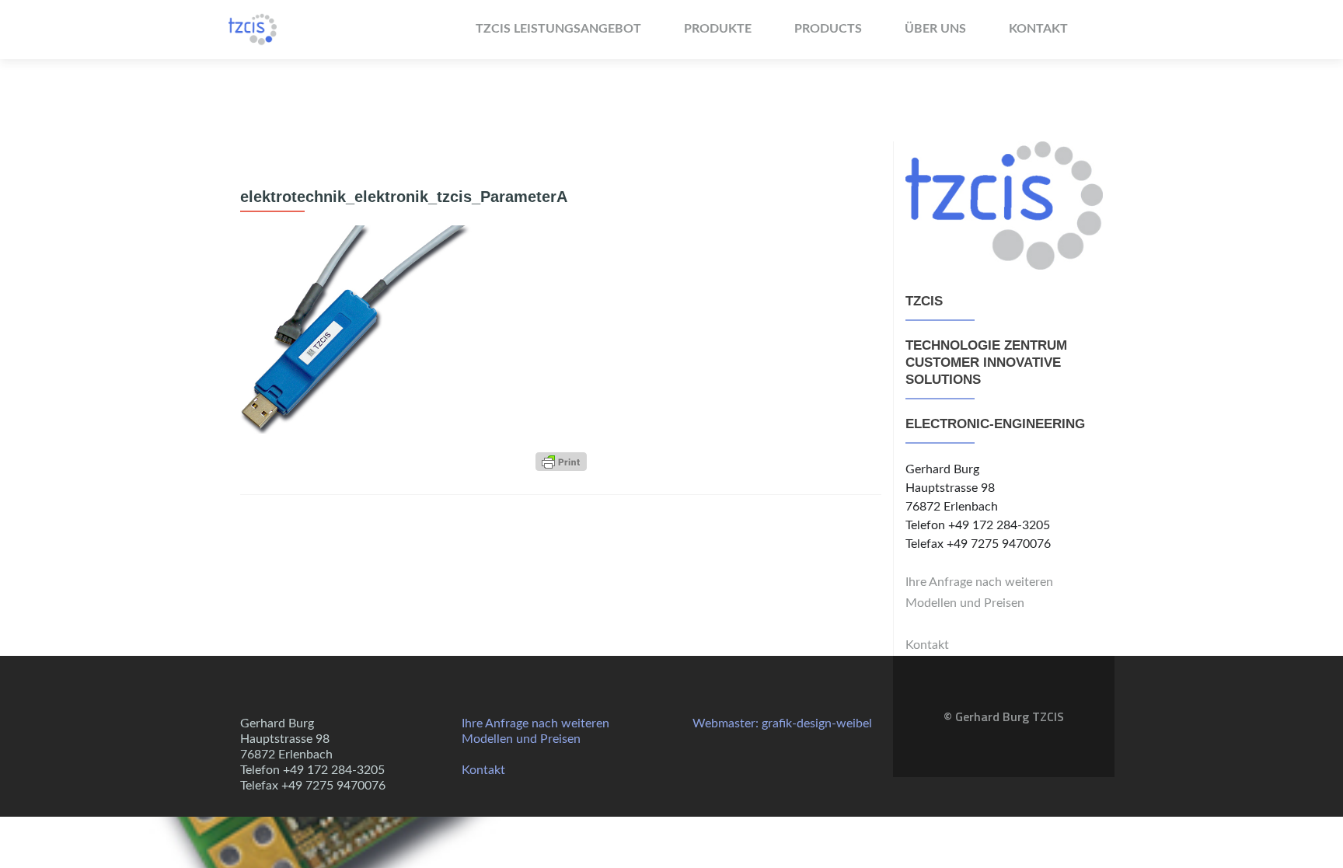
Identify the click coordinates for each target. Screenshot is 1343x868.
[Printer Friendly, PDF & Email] (561, 461)
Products (828, 29)
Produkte (718, 29)
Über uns (935, 29)
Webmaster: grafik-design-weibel (782, 723)
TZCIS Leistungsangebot (558, 29)
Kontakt (1038, 29)
